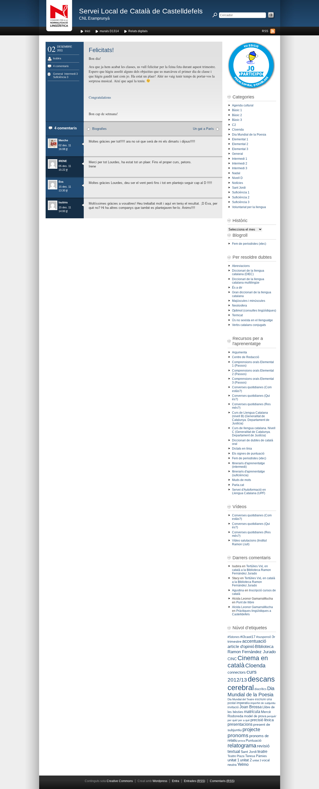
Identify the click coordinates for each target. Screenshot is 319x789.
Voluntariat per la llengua (249, 207)
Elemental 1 (240, 139)
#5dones (233, 637)
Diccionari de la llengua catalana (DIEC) (248, 272)
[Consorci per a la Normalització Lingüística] (59, 17)
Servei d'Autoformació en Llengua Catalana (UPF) (249, 491)
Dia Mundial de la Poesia (249, 134)
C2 (234, 125)
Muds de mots (241, 480)
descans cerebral (251, 683)
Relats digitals (138, 31)
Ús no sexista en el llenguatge (252, 320)
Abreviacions (241, 266)
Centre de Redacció (245, 357)
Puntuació (253, 740)
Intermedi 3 (71, 73)
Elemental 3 (240, 149)
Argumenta (239, 352)
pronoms (238, 735)
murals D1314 (109, 31)
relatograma (242, 745)
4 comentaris (61, 66)
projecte (251, 729)
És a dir (237, 287)
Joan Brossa (250, 707)
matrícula (252, 711)
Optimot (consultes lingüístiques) (254, 310)
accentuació (254, 641)
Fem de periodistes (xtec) (249, 243)
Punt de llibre (245, 602)
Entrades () (194, 781)
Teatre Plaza (236, 756)
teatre (262, 751)
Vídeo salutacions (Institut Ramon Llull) (249, 542)
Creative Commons (120, 781)
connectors (237, 672)
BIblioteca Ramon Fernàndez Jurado (252, 649)
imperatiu (243, 703)
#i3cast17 (247, 637)
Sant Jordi (239, 187)
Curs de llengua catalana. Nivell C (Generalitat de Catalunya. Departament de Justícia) (253, 431)
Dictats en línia (242, 448)
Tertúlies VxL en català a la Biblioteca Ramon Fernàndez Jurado (251, 569)
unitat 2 (246, 760)
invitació (233, 707)
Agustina (238, 590)
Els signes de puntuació (248, 453)
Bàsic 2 (237, 115)
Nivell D (237, 178)
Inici (87, 31)
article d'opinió (241, 646)
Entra (175, 781)
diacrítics (260, 689)
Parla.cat (238, 485)
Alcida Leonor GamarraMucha (252, 607)
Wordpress (160, 781)
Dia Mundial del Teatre (241, 699)
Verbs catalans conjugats (249, 325)
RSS (265, 31)
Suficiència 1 (240, 192)
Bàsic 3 (237, 120)
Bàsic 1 (237, 110)
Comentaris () (222, 781)
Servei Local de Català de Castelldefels (141, 11)
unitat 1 (233, 760)
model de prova (255, 716)
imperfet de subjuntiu (262, 703)
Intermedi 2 (239, 163)
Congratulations (100, 97)
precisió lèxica (262, 720)
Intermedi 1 (239, 158)
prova (241, 740)
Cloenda (238, 129)
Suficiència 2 (240, 197)
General (58, 73)
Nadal (236, 173)
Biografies (99, 129)
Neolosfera (239, 305)
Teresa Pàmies (256, 756)
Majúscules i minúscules (248, 301)
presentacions (240, 724)
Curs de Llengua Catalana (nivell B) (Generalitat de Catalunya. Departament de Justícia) (250, 418)
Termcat (237, 315)
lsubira (57, 58)
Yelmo (242, 764)
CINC (232, 659)
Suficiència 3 (60, 77)
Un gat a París (203, 129)
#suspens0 (263, 637)
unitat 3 (256, 760)
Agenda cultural (242, 105)
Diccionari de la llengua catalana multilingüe (248, 280)
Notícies (237, 183)
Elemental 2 (240, 144)
